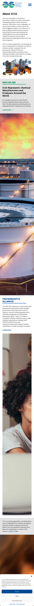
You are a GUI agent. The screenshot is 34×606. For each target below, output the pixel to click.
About (12, 5)
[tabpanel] (17, 43)
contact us (11, 531)
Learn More (6, 110)
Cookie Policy (12, 604)
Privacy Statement (20, 604)
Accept (17, 591)
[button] (31, 576)
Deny (17, 596)
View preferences (17, 600)
